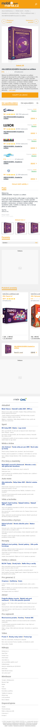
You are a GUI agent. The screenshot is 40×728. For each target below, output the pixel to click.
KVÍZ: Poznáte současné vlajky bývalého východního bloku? (17, 570)
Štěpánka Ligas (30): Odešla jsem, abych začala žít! (15, 469)
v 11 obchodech (7, 338)
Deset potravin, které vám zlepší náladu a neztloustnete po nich (18, 606)
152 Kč (33, 163)
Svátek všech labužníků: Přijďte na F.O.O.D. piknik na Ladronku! (18, 556)
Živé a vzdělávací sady (27, 13)
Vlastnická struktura (30, 725)
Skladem (33, 111)
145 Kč (33, 179)
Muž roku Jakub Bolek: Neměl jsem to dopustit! (14, 639)
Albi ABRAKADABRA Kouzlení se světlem (19, 69)
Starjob (3, 706)
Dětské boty (5, 695)
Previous (2, 316)
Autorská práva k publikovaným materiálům (14, 722)
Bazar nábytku (5, 699)
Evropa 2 (4, 715)
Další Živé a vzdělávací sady (11, 294)
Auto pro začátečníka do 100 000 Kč (11, 666)
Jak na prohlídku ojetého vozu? (10, 662)
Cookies (10, 725)
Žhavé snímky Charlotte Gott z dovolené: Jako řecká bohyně (17, 451)
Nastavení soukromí (19, 725)
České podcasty (6, 709)
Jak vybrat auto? (6, 673)
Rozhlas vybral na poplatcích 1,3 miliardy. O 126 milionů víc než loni (19, 453)
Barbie (3, 684)
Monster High (5, 682)
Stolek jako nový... (6, 471)
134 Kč (33, 133)
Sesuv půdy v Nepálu (7, 644)
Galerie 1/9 (20, 65)
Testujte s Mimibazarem (8, 680)
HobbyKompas (5, 664)
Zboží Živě (4, 653)
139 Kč (33, 118)
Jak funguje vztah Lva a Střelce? (10, 591)
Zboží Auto (4, 668)
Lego (3, 686)
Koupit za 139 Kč (20, 95)
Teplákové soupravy (7, 693)
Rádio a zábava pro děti (8, 711)
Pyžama (4, 688)
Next (37, 316)
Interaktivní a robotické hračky (10, 13)
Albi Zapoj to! (7, 296)
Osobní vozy (5, 655)
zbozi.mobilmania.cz (8, 11)
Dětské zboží (19, 11)
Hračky (27, 11)
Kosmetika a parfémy (7, 691)
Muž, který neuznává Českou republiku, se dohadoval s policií (18, 642)
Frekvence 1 (5, 713)
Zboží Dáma (5, 657)
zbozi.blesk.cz (5, 660)
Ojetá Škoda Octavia (7, 670)
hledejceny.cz (5, 651)
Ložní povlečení (6, 697)
